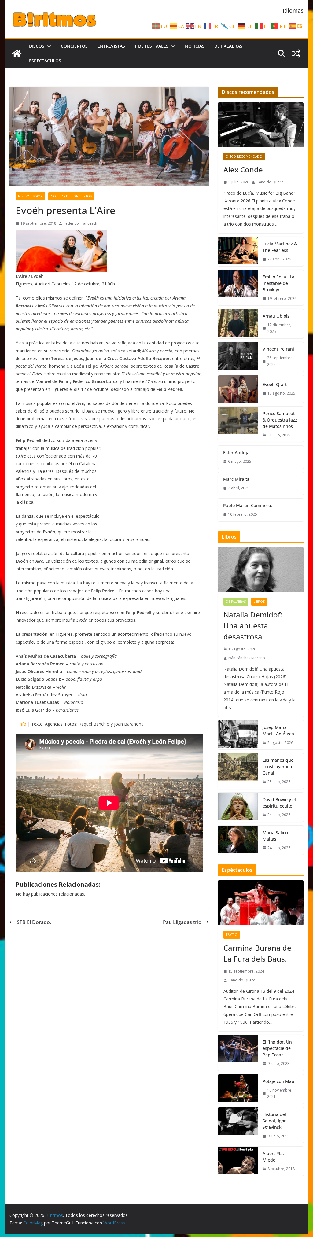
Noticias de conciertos (71, 196)
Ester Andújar (237, 452)
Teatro (232, 935)
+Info (21, 724)
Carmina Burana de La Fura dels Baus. (257, 953)
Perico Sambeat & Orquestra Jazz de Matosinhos (280, 419)
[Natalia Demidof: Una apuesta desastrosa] (260, 569)
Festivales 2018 (30, 196)
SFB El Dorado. (34, 922)
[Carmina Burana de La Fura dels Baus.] (260, 902)
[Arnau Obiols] (238, 323)
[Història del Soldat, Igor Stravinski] (238, 1125)
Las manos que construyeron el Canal (279, 766)
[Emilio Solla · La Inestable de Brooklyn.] (238, 288)
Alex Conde (243, 169)
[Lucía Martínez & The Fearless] (238, 251)
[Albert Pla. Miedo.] (238, 1161)
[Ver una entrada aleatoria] (296, 53)
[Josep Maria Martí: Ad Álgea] (238, 735)
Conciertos (74, 46)
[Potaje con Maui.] (238, 1089)
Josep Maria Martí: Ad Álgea (278, 730)
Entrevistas (111, 46)
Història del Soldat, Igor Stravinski (274, 1120)
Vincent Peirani (278, 349)
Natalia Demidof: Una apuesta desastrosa (252, 625)
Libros (259, 601)
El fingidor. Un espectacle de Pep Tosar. (277, 1048)
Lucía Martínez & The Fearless (280, 247)
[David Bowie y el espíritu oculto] (238, 807)
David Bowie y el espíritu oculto (279, 803)
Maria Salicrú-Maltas (277, 836)
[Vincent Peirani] (238, 356)
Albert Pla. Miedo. (273, 1156)
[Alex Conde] (260, 124)
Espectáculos (45, 61)
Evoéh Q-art (275, 384)
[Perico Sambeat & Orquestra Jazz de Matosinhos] (238, 424)
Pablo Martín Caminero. (247, 505)
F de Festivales (151, 46)
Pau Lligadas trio (182, 922)
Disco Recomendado (244, 156)
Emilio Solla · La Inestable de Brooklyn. (278, 283)
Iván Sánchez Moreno (246, 658)
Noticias (194, 46)
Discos (36, 46)
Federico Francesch (80, 223)
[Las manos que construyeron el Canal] (238, 771)
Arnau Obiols (276, 316)
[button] (47, 46)
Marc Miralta (236, 479)
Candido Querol (270, 182)
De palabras (228, 46)
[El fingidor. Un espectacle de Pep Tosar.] (238, 1053)
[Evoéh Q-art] (238, 389)
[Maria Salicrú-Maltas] (238, 840)
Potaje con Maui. (280, 1081)
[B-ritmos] (16, 53)
